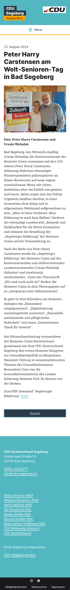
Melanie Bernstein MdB (21, 500)
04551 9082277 (16, 469)
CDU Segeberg (15, 10)
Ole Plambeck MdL (18, 509)
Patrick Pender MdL (18, 519)
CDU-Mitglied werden (20, 555)
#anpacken (14, 18)
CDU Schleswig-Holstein (21, 528)
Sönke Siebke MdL (17, 514)
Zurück (35, 413)
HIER (25, 396)
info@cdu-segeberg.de (20, 473)
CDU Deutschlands (17, 533)
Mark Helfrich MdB (18, 505)
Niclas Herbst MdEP (18, 495)
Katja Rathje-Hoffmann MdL (25, 523)
